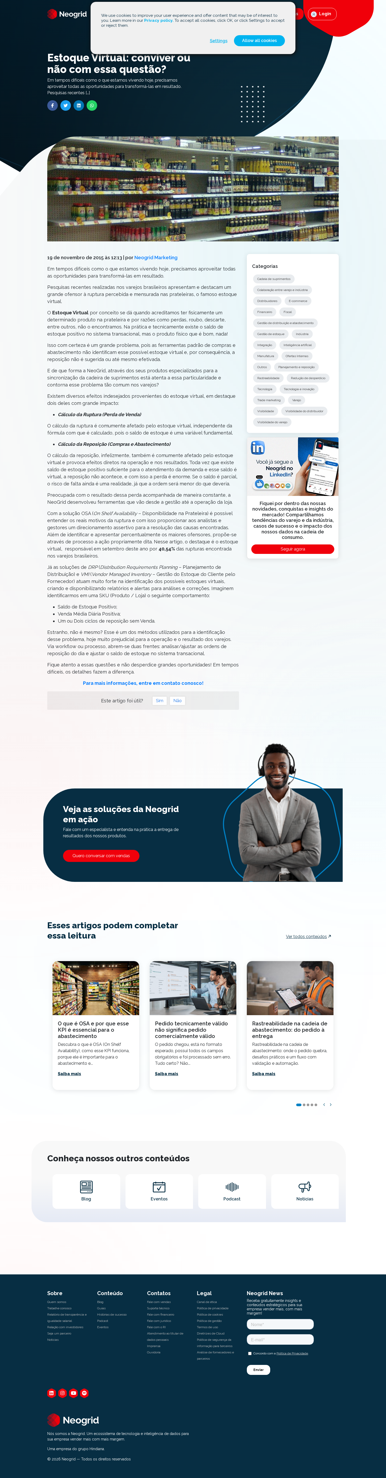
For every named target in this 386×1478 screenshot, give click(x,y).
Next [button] (330, 1104)
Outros (262, 367)
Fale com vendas (159, 1302)
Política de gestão (209, 1321)
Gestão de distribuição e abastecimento (285, 323)
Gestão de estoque (270, 334)
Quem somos (56, 1302)
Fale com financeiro (160, 1314)
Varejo (296, 400)
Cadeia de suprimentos (273, 279)
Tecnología (264, 389)
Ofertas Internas (297, 356)
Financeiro (264, 312)
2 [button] (304, 1105)
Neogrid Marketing (156, 257)
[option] (96, 1025)
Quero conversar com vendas (101, 855)
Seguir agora (293, 549)
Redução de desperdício (308, 378)
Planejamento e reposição (296, 367)
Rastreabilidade (268, 378)
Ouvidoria (153, 1352)
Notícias (53, 1340)
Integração (264, 345)
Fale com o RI (156, 1327)
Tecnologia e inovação (299, 389)
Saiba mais (69, 1073)
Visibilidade (265, 411)
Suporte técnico (158, 1308)
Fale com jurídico (159, 1321)
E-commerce (298, 301)
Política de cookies (210, 1314)
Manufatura (265, 356)
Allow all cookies (259, 40)
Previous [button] (324, 1104)
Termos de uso (207, 1327)
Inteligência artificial (298, 345)
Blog (100, 1302)
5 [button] (316, 1105)
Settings (218, 40)
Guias (101, 1308)
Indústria (302, 334)
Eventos (102, 1327)
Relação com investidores (65, 1327)
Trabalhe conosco (59, 1308)
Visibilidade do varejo (272, 422)
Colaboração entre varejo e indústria (282, 290)
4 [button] (312, 1105)
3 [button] (308, 1105)
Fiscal (288, 312)
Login (324, 13)
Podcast (102, 1321)
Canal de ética (207, 1302)
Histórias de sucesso (112, 1314)
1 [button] (298, 1105)
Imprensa (153, 1346)
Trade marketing (269, 400)
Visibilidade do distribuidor (304, 411)
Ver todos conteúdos (306, 936)
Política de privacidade (212, 1308)
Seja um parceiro (59, 1333)
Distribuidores (267, 301)
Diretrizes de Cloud (211, 1333)
